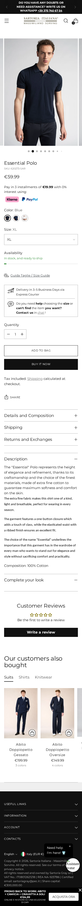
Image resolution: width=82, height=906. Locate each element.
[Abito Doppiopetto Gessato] (21, 713)
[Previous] (7, 7)
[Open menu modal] (6, 20)
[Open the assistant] (73, 865)
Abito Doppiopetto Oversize (57, 749)
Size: (10, 229)
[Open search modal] (65, 20)
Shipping (35, 378)
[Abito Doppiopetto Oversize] (57, 713)
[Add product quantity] (22, 334)
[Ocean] (16, 218)
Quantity (11, 325)
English (9, 854)
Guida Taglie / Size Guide (30, 275)
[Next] (75, 7)
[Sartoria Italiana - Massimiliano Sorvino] (41, 20)
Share (15, 397)
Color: (13, 210)
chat (41, 312)
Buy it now (41, 364)
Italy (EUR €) (35, 854)
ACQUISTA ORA (63, 896)
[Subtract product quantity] (8, 334)
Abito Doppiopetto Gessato (21, 749)
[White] (24, 218)
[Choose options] (32, 732)
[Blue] (7, 218)
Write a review (41, 632)
